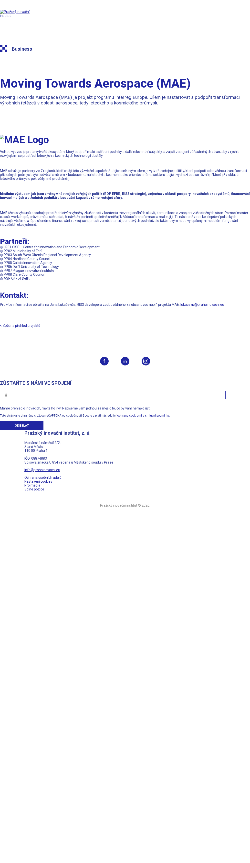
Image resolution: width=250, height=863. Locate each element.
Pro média (32, 485)
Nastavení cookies (38, 481)
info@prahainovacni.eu (42, 470)
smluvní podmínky (157, 415)
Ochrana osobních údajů (43, 477)
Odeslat (22, 425)
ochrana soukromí (129, 415)
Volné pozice (34, 489)
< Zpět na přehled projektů (20, 326)
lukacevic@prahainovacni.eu (202, 305)
